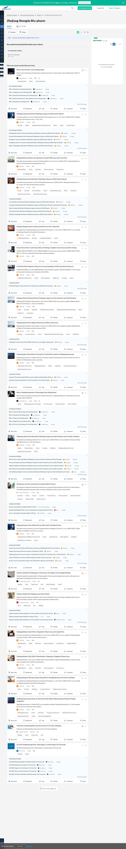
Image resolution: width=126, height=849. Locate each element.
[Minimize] (2, 12)
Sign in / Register (115, 8)
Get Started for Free (85, 8)
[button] (100, 8)
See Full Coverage (82, 104)
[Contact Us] (2, 840)
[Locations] (2, 33)
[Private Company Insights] (2, 54)
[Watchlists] (2, 57)
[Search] (2, 61)
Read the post (84, 3)
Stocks (39, 15)
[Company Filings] (2, 40)
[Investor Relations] (2, 43)
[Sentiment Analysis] (2, 37)
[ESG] (2, 50)
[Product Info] (2, 68)
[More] (2, 75)
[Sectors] (2, 30)
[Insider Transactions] (2, 47)
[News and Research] (2, 23)
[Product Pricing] (2, 72)
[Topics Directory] (2, 19)
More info (29, 846)
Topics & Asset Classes (27, 15)
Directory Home (12, 15)
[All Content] (2, 16)
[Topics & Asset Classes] (2, 26)
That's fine (20, 846)
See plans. (36, 38)
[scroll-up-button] (123, 841)
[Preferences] (2, 64)
